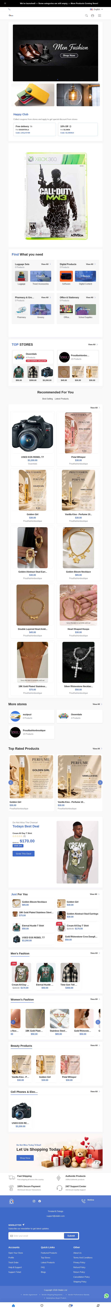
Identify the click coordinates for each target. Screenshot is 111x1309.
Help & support (15, 1267)
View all (91, 344)
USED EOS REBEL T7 (20, 1124)
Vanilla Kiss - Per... (20, 1078)
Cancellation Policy (81, 1277)
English (97, 9)
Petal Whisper (69, 1078)
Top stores (45, 1257)
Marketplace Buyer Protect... (56, 1298)
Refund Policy (79, 1267)
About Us (77, 1253)
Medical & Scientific (69, 297)
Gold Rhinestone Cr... (69, 1032)
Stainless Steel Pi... (45, 1032)
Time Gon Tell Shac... (69, 986)
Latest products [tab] (62, 399)
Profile (11, 1257)
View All (43, 264)
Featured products (49, 1253)
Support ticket (14, 1272)
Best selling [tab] (47, 399)
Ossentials (31, 354)
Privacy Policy (79, 1262)
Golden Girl (45, 1078)
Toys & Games (66, 264)
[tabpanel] (55, 551)
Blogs (43, 1272)
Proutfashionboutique (80, 355)
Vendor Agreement (30, 1295)
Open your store (15, 1253)
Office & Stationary (23, 297)
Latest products (48, 1262)
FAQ (43, 1267)
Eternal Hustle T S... (45, 986)
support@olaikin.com (56, 1216)
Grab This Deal (23, 853)
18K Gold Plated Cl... (20, 1032)
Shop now (25, 1158)
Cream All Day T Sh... (20, 986)
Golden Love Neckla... (93, 1032)
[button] (53, 79)
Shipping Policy (79, 1281)
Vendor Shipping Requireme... (53, 1295)
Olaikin (66, 130)
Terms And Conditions (82, 1257)
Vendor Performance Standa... (79, 1295)
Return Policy (79, 1272)
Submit (71, 1236)
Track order (13, 1262)
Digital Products (22, 264)
